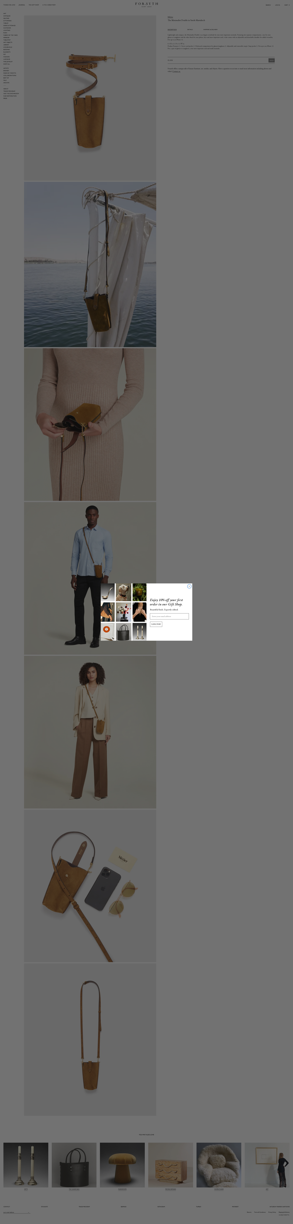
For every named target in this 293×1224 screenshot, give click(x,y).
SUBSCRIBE (156, 624)
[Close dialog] (189, 586)
